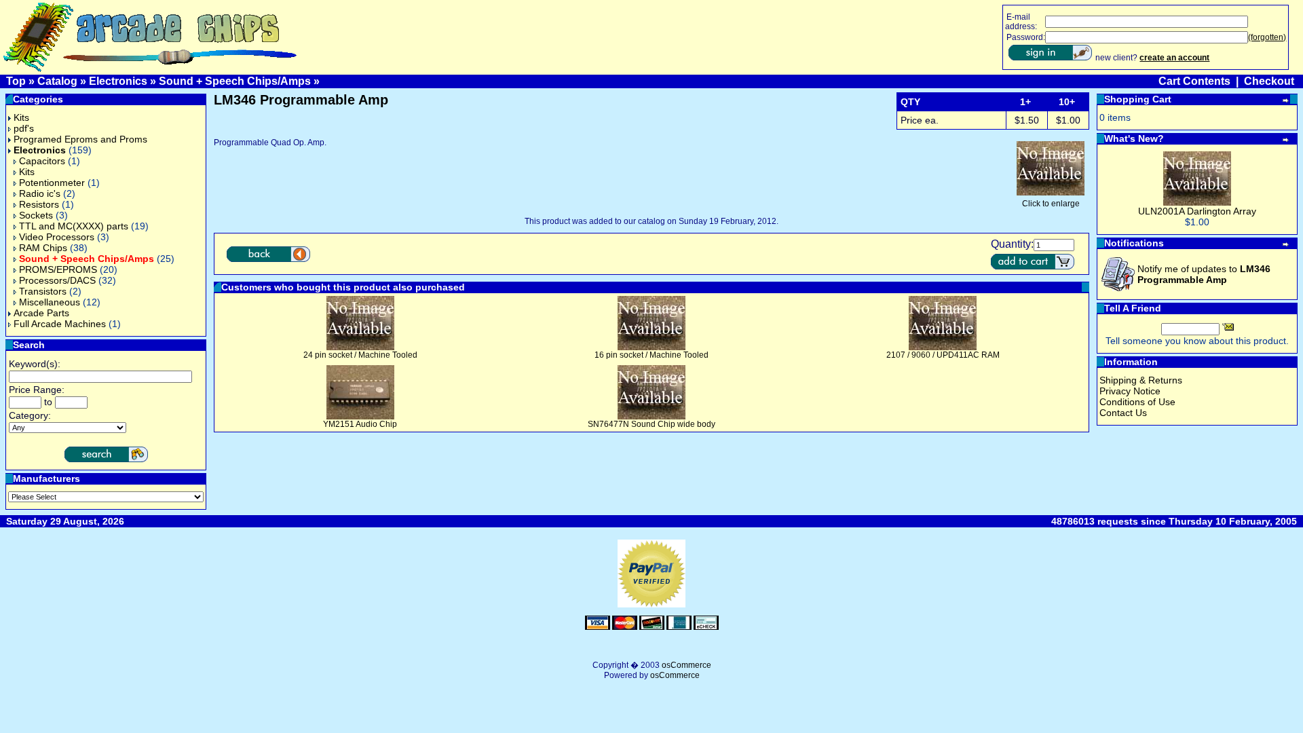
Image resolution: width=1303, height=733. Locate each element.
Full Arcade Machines (60, 323)
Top (16, 81)
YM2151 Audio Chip (360, 424)
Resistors (39, 204)
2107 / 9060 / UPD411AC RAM (943, 355)
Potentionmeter (52, 182)
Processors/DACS (57, 280)
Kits (21, 117)
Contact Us (1123, 412)
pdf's (24, 128)
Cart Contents (1194, 81)
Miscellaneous (49, 302)
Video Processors (56, 236)
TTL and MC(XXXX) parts (73, 226)
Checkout (1269, 81)
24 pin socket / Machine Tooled (360, 355)
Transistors (43, 291)
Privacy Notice (1129, 391)
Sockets (36, 215)
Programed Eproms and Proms (80, 139)
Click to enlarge (1051, 203)
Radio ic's (39, 193)
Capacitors (42, 160)
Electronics (118, 81)
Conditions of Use (1137, 401)
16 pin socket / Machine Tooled (651, 355)
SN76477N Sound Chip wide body (651, 424)
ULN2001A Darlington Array (1197, 211)
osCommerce (686, 665)
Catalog (57, 81)
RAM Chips (43, 247)
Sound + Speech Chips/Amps (235, 81)
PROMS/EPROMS (58, 269)
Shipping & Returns (1140, 380)
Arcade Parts (41, 312)
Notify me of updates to (1203, 274)
